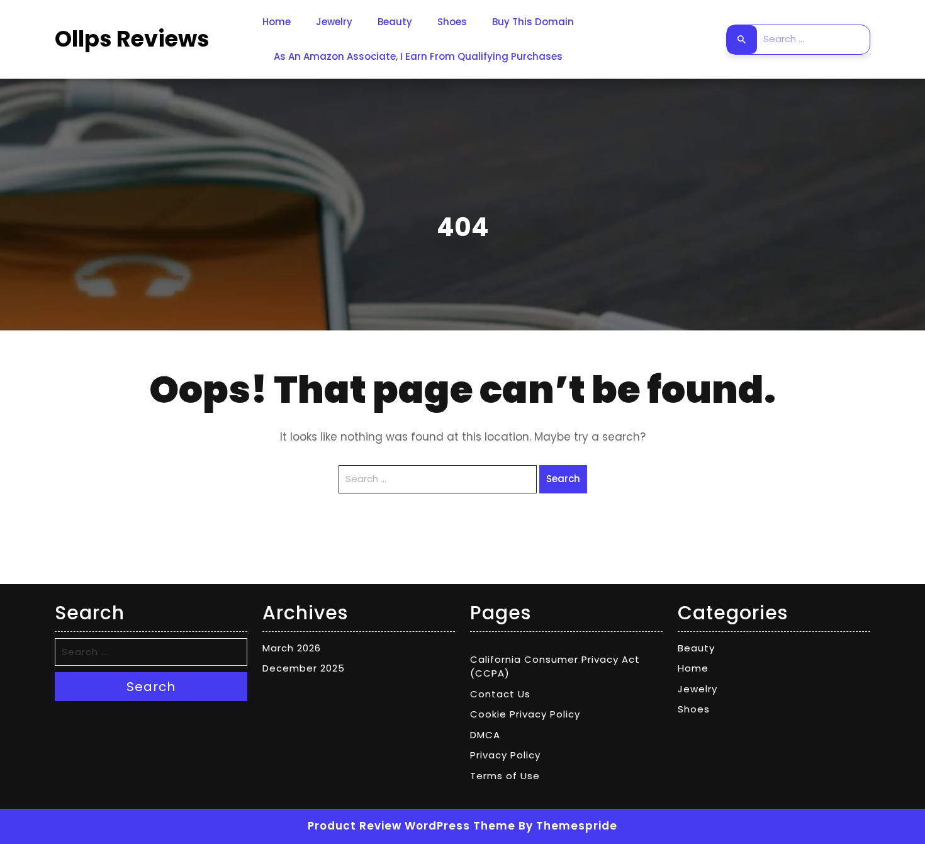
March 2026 (291, 648)
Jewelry (334, 21)
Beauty (395, 21)
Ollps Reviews (132, 38)
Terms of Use (505, 775)
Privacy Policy (505, 755)
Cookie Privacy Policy (525, 714)
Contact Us (500, 694)
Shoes (452, 21)
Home (276, 21)
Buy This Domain (533, 21)
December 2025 (303, 668)
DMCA (485, 734)
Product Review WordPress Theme (411, 825)
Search (742, 39)
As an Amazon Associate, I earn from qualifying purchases (418, 56)
